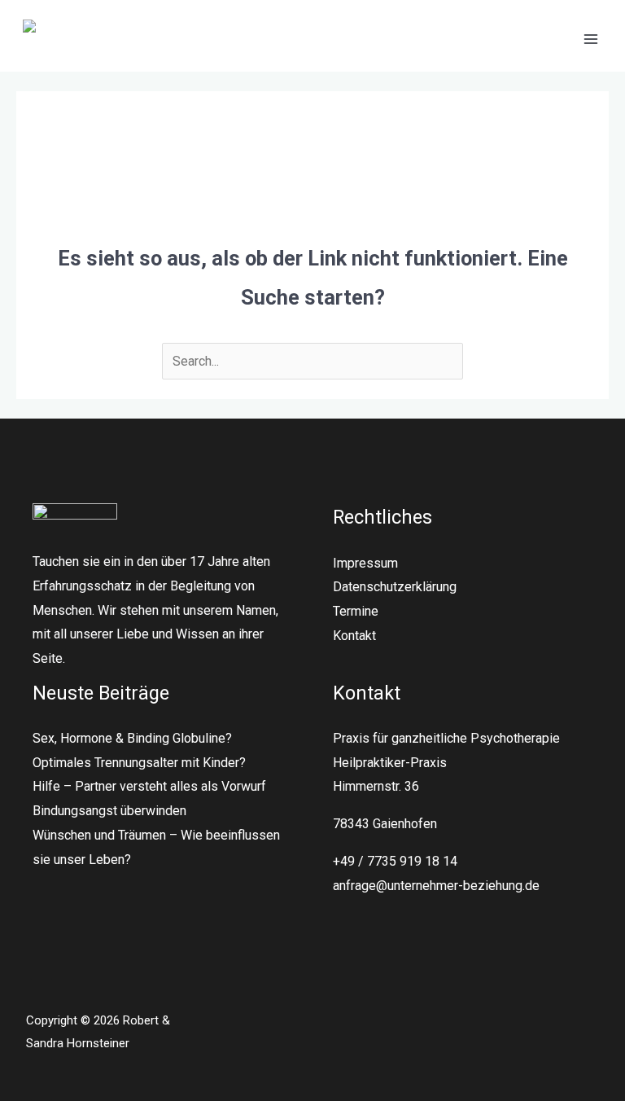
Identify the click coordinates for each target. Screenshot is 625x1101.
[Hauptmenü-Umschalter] (591, 39)
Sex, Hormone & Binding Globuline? (132, 738)
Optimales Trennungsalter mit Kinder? (139, 762)
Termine (355, 611)
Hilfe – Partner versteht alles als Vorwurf (149, 786)
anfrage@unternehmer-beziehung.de (436, 885)
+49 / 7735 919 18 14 (395, 861)
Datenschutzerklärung (395, 586)
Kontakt (354, 635)
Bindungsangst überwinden (109, 810)
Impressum (365, 563)
